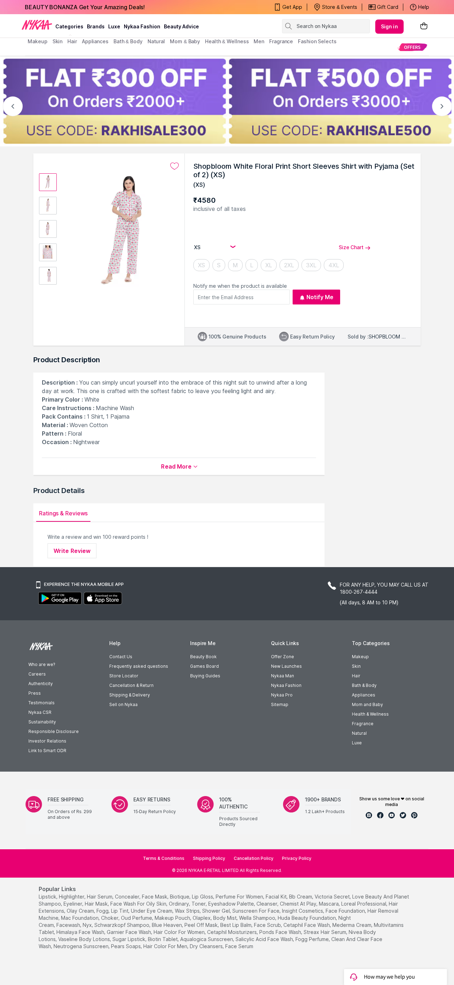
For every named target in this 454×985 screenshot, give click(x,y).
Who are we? (41, 664)
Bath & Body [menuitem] (128, 41)
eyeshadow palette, (231, 904)
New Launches (286, 666)
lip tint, (120, 911)
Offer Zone (282, 656)
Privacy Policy (296, 858)
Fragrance (362, 723)
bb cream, (301, 897)
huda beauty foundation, (307, 918)
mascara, (329, 904)
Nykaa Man (282, 675)
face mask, (155, 897)
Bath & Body (364, 685)
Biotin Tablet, (163, 939)
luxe (114, 26)
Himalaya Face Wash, (80, 932)
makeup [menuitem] (37, 41)
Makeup (360, 656)
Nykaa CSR (39, 712)
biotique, (180, 897)
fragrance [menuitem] (281, 41)
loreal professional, (364, 904)
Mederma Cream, (352, 925)
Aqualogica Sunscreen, (207, 939)
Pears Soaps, (126, 946)
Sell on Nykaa (123, 704)
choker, (110, 918)
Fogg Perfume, (312, 939)
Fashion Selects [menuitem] (317, 41)
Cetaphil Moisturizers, (232, 932)
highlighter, (72, 897)
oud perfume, (137, 918)
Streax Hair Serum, (325, 932)
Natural (359, 733)
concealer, (127, 897)
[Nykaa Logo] (37, 24)
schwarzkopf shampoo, (122, 925)
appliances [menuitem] (95, 41)
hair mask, (97, 904)
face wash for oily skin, (138, 904)
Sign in (389, 26)
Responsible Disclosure (53, 731)
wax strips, (188, 911)
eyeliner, (73, 904)
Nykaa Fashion (142, 26)
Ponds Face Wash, (280, 932)
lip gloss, (203, 897)
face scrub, (268, 925)
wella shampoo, (257, 918)
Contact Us (120, 656)
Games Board (204, 666)
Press (34, 693)
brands (96, 26)
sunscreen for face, (256, 911)
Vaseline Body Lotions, (84, 939)
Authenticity (40, 683)
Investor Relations (47, 741)
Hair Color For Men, (165, 946)
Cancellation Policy (253, 858)
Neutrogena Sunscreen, (82, 946)
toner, (199, 904)
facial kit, (277, 897)
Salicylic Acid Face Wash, (265, 939)
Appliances (363, 695)
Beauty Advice (181, 26)
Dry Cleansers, (207, 946)
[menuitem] (412, 47)
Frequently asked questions (138, 666)
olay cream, (81, 911)
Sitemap (279, 704)
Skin (356, 666)
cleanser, (267, 904)
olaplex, (202, 918)
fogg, (103, 911)
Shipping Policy (209, 858)
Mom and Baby (367, 704)
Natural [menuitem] (156, 41)
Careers (37, 674)
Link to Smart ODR (47, 750)
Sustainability (42, 721)
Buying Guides (205, 675)
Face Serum (239, 946)
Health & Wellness (370, 714)
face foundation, (346, 911)
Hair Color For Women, (180, 932)
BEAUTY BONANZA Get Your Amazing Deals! (85, 7)
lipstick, (48, 897)
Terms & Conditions (163, 858)
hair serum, (100, 897)
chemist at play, (298, 904)
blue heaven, (167, 925)
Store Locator (123, 675)
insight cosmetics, (303, 911)
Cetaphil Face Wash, (307, 925)
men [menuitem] (259, 41)
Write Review (72, 550)
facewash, (68, 925)
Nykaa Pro (282, 695)
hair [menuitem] (72, 41)
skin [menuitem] (57, 41)
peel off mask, (201, 925)
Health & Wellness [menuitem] (227, 41)
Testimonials (41, 702)
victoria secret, (333, 897)
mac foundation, (80, 918)
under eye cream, (152, 911)
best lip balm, (236, 925)
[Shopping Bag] (424, 26)
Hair (356, 675)
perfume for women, (240, 897)
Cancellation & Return (131, 685)
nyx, (88, 925)
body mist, (225, 918)
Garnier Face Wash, (129, 932)
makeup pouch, (173, 918)
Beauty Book (203, 656)
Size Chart (351, 247)
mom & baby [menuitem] (185, 41)
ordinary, (179, 904)
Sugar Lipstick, (129, 939)
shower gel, (216, 911)
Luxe (357, 742)
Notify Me (320, 297)
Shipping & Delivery (129, 695)
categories (69, 26)
